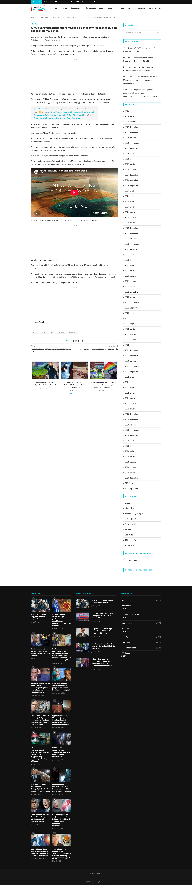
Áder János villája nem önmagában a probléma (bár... (67, 2)
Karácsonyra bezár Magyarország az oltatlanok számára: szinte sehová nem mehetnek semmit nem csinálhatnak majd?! (61, 654)
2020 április (130, 456)
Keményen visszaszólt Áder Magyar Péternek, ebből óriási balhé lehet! (103, 646)
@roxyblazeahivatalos (42, 109)
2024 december (131, 175)
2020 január (130, 472)
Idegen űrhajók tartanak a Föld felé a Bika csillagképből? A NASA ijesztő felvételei (61, 788)
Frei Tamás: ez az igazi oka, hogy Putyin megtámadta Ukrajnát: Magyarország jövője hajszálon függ (40, 720)
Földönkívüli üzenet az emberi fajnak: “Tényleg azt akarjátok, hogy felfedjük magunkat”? (61, 752)
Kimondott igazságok (136, 8)
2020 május (130, 451)
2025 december (131, 127)
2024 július (129, 191)
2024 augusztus (131, 185)
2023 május (130, 265)
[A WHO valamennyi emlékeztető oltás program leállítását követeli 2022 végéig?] (61, 674)
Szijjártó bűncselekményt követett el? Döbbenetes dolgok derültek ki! (101, 631)
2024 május (130, 201)
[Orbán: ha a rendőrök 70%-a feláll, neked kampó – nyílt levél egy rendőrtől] (40, 640)
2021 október (130, 361)
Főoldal (33, 17)
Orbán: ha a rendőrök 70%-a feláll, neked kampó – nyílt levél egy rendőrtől (40, 652)
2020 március (130, 462)
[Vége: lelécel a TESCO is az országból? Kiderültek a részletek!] (82, 617)
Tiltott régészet (106, 8)
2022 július (129, 313)
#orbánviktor (61, 115)
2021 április (130, 393)
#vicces (52, 112)
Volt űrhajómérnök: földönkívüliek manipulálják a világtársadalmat (74, 385)
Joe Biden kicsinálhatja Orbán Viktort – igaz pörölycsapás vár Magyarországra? (40, 818)
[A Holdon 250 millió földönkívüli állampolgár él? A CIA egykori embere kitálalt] (40, 775)
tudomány (72, 332)
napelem (35, 332)
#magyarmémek (80, 112)
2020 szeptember (132, 430)
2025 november (131, 132)
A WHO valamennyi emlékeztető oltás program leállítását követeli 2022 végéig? (61, 686)
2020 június (129, 446)
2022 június (129, 318)
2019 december (131, 478)
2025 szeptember (132, 143)
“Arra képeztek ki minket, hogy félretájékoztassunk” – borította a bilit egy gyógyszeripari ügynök (61, 853)
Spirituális (129, 535)
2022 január (130, 345)
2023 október (130, 239)
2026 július (129, 111)
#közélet (80, 115)
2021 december (131, 350)
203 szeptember (131, 488)
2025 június (129, 159)
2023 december (131, 228)
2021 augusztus (131, 371)
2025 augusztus (131, 148)
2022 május (130, 324)
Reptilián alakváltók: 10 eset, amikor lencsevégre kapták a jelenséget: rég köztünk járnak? (40, 687)
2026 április (130, 116)
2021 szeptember (132, 366)
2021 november (131, 355)
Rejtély (64, 8)
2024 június (129, 196)
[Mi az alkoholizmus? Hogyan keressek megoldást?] (40, 605)
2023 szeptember (132, 244)
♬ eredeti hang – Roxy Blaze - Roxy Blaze (65, 118)
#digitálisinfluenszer (49, 115)
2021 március (130, 398)
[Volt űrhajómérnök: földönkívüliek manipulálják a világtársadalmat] (74, 370)
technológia (60, 332)
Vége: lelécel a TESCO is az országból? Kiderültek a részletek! (102, 616)
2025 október (130, 137)
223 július (129, 483)
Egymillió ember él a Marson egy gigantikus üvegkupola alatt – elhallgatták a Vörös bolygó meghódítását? (61, 720)
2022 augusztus (131, 308)
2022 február (130, 340)
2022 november (131, 292)
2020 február (130, 467)
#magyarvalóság (40, 118)
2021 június (129, 382)
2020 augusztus (131, 435)
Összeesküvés (76, 8)
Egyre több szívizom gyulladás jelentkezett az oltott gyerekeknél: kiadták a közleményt (40, 852)
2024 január (130, 223)
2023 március (130, 276)
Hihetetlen (53, 8)
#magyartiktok (68, 112)
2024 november (131, 180)
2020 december (131, 414)
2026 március (130, 122)
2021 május (130, 387)
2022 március (130, 334)
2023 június (129, 260)
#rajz (48, 118)
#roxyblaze (38, 115)
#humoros (58, 112)
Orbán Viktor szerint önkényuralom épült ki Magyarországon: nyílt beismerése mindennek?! (141, 80)
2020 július (129, 440)
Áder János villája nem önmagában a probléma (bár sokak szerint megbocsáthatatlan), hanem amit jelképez (140, 93)
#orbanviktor (71, 115)
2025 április (130, 164)
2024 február (130, 217)
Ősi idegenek (91, 8)
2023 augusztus (131, 249)
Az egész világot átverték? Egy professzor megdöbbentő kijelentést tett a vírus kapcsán (61, 620)
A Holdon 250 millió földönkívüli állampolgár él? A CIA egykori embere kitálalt (40, 788)
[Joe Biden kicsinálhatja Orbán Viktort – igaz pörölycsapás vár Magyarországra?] (40, 805)
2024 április (130, 207)
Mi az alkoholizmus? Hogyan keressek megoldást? (39, 617)
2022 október (130, 297)
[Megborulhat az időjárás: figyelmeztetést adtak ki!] (45, 370)
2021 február (130, 403)
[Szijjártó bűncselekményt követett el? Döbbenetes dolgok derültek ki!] (82, 632)
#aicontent (90, 112)
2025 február (130, 169)
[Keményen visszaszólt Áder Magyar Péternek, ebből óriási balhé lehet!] (82, 647)
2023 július (129, 254)
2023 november (131, 233)
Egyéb (127, 503)
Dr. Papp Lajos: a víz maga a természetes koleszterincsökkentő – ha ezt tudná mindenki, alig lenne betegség (61, 820)
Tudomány (120, 8)
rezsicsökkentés (47, 332)
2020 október (130, 425)
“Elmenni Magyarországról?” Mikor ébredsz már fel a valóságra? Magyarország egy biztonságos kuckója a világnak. (40, 754)
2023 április (130, 270)
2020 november (131, 419)
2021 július (129, 377)
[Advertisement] (74, 75)
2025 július (129, 153)
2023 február (130, 281)
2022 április (130, 329)
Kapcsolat (153, 8)
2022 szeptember (132, 302)
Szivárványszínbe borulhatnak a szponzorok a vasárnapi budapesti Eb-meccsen (103, 385)
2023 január (130, 286)
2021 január (130, 409)
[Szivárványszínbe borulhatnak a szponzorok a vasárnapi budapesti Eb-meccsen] (103, 370)
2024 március (130, 212)
